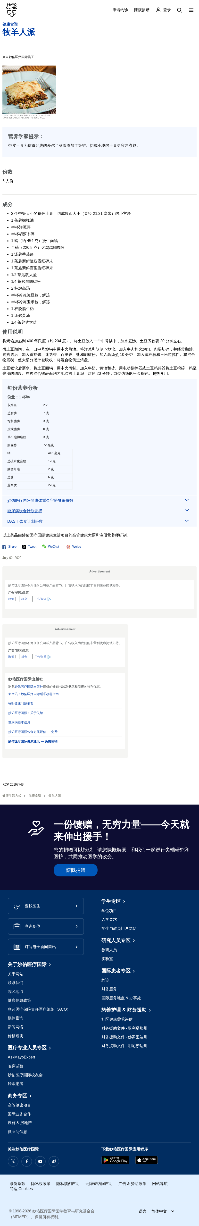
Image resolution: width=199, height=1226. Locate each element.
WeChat (53, 546)
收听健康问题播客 (20, 703)
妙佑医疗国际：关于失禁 (25, 713)
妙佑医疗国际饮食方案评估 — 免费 (33, 732)
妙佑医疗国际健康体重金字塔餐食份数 (40, 500)
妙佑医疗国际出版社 (29, 687)
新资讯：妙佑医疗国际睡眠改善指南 (33, 694)
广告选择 (40, 599)
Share (12, 546)
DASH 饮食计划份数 (25, 521)
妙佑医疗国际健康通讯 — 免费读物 (33, 741)
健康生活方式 (11, 796)
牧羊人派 (18, 31)
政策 (11, 599)
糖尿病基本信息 (19, 722)
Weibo (76, 546)
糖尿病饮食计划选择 (24, 511)
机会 (24, 599)
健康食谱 (10, 24)
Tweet (32, 546)
